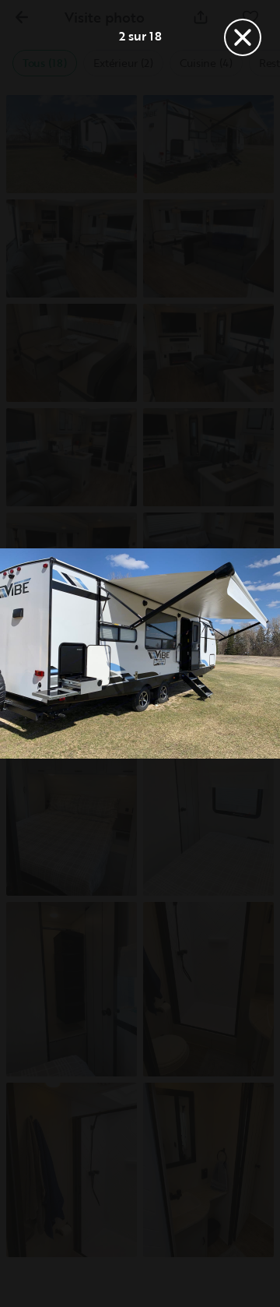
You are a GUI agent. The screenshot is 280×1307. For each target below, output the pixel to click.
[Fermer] (242, 37)
